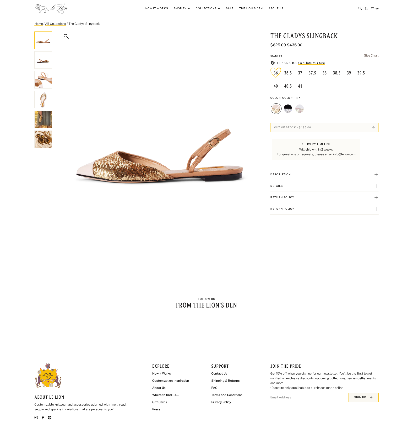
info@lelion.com (344, 154)
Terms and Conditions (227, 395)
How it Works (156, 8)
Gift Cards (159, 402)
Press (156, 409)
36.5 (288, 72)
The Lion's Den (251, 8)
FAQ (214, 388)
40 (276, 86)
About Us (275, 8)
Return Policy (282, 197)
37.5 (312, 72)
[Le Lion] (52, 9)
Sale (230, 8)
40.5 (288, 86)
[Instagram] (36, 417)
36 (276, 72)
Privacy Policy (221, 402)
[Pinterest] (49, 417)
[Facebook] (43, 417)
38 (324, 72)
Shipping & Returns (225, 380)
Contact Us (219, 373)
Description (280, 174)
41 (300, 86)
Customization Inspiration (170, 380)
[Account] (366, 8)
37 (300, 72)
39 (349, 72)
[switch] (360, 8)
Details (276, 185)
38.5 (337, 72)
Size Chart (371, 55)
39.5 (361, 72)
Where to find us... (165, 395)
